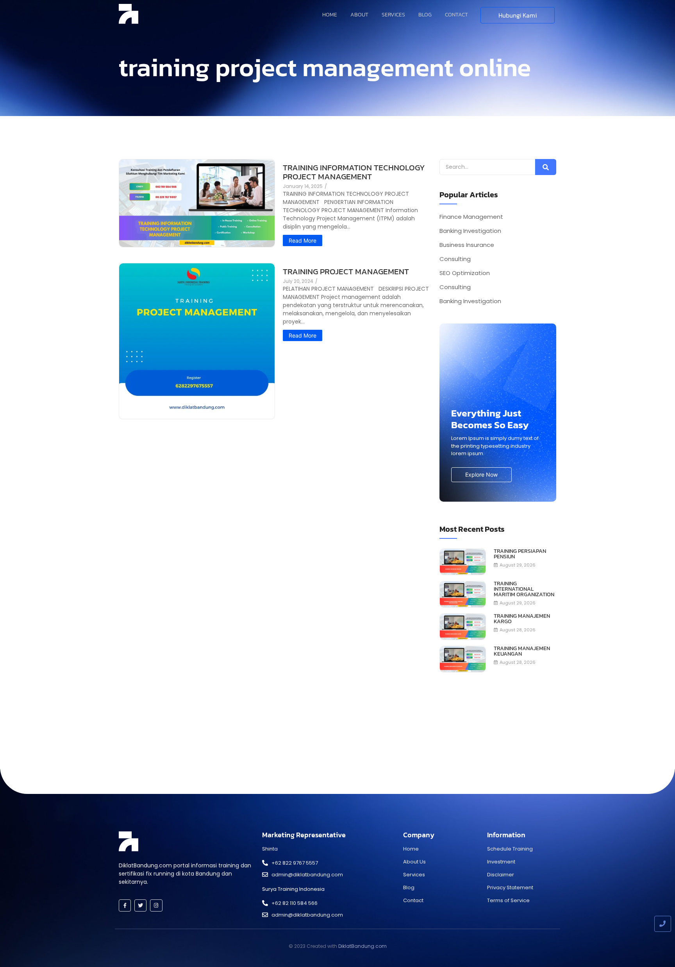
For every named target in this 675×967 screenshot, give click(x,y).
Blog (425, 15)
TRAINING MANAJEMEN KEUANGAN (522, 651)
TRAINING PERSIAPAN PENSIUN (520, 554)
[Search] (545, 167)
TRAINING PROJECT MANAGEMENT (346, 271)
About (359, 15)
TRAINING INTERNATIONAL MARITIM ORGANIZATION (524, 589)
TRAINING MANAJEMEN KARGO (522, 618)
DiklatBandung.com (362, 946)
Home (329, 15)
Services (393, 15)
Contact (456, 15)
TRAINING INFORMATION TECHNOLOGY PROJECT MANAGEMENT (354, 172)
